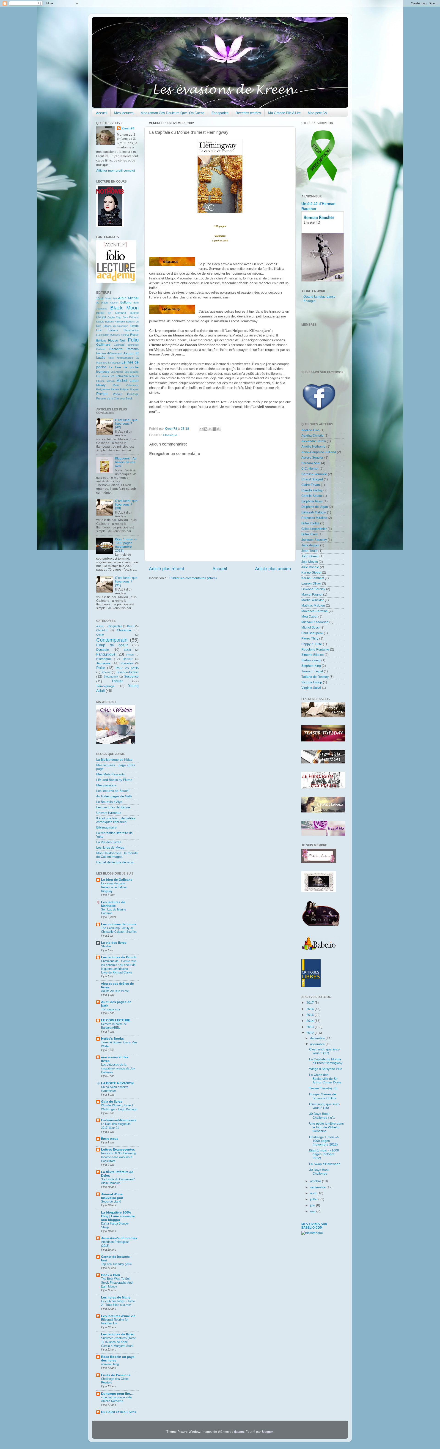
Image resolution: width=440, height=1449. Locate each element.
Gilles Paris (309, 534)
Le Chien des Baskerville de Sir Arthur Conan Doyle (325, 1078)
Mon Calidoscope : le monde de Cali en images (117, 854)
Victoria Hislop (311, 682)
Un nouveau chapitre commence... (114, 1089)
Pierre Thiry (309, 638)
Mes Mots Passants (110, 774)
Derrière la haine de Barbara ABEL (114, 1026)
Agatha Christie (312, 435)
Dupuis (100, 321)
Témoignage (105, 686)
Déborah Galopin (313, 512)
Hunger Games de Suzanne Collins (322, 1096)
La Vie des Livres (108, 842)
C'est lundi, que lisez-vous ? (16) (324, 1106)
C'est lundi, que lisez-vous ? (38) (126, 504)
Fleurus (125, 334)
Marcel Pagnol (311, 594)
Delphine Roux (312, 501)
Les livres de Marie (115, 1297)
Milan (116, 385)
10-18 (100, 298)
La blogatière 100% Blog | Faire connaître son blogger (118, 1216)
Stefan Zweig (310, 660)
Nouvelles (127, 663)
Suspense (131, 676)
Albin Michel (128, 298)
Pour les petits (127, 668)
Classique (170, 435)
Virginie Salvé (311, 687)
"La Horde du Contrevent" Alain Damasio (118, 1181)
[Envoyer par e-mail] (201, 429)
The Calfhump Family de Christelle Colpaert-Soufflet (119, 930)
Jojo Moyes (309, 561)
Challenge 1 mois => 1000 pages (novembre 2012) (324, 1140)
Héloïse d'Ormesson (109, 353)
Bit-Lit (130, 626)
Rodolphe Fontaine (315, 649)
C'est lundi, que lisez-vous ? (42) (126, 423)
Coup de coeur (112, 645)
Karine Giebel (311, 572)
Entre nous (109, 1138)
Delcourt (134, 317)
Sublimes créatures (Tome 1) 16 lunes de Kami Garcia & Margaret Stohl (118, 1341)
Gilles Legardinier (314, 528)
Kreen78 (127, 128)
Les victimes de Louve (118, 924)
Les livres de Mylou (110, 847)
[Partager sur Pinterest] (219, 429)
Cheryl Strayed (312, 479)
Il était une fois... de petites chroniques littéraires (115, 820)
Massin (111, 381)
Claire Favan (310, 485)
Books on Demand (111, 312)
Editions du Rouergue (116, 326)
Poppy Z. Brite (311, 644)
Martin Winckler (312, 600)
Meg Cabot (309, 616)
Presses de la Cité (107, 398)
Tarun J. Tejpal (312, 671)
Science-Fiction (127, 672)
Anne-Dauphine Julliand (318, 452)
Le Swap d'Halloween (324, 1164)
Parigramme (103, 389)
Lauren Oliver (311, 583)
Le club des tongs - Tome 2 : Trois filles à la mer (118, 1303)
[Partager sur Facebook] (214, 429)
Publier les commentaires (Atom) (193, 578)
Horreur (127, 659)
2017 (310, 1002)
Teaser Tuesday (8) (323, 1088)
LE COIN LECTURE (115, 1020)
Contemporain (111, 640)
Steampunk (111, 676)
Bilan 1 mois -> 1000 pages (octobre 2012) (324, 1154)
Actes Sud (111, 298)
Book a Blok (110, 1275)
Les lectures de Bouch (118, 957)
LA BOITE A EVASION (117, 1083)
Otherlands (132, 385)
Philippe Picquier (129, 389)
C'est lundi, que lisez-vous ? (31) (126, 581)
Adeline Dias (310, 430)
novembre (318, 1044)
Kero (111, 357)
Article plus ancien (273, 568)
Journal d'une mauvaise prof (112, 1196)
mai (313, 1211)
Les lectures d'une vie (118, 1316)
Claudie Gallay (311, 490)
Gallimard (103, 344)
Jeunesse (103, 663)
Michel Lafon (127, 380)
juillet (314, 1199)
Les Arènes (117, 371)
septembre (318, 1187)
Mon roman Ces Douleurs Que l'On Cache (172, 113)
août (313, 1193)
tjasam (239, 1431)
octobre (316, 1181)
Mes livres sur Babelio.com (314, 1225)
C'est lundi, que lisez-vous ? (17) (324, 1051)
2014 (310, 1021)
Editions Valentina (115, 321)
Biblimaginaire (106, 827)
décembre (318, 1038)
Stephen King (311, 665)
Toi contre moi (110, 1009)
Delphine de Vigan (314, 507)
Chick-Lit (101, 630)
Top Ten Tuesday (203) (116, 1264)
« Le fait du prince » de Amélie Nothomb (116, 1399)
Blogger (267, 1431)
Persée (115, 389)
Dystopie (102, 649)
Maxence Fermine (314, 611)
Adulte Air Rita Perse (115, 991)
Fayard (134, 326)
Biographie (115, 626)
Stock (129, 398)
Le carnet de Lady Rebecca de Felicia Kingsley (113, 887)
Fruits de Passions (115, 1375)
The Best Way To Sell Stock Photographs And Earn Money (116, 1282)
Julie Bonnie (310, 567)
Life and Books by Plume (114, 780)
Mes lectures (124, 113)
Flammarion (131, 330)
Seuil (122, 398)
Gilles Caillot (310, 523)
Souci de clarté (111, 1201)
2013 (310, 1027)
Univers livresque (108, 813)
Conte (100, 634)
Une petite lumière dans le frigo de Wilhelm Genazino (326, 1127)
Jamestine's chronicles (119, 1238)
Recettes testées (248, 113)
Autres (100, 626)
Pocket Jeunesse (126, 394)
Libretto (100, 381)
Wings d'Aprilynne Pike (325, 1069)
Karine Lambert (312, 578)
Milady (101, 385)
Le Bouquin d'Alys (109, 802)
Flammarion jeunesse (108, 334)
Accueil (101, 113)
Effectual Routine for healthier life (114, 1321)
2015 (310, 1015)
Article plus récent (166, 568)
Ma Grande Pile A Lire (284, 113)
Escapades (220, 113)
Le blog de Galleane (116, 879)
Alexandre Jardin (313, 441)
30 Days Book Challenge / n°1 (322, 1115)
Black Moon (124, 308)
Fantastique (106, 654)
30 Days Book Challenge (319, 1171)
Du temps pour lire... (117, 1393)
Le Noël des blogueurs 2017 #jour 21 (116, 1125)
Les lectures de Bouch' (112, 791)
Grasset (100, 349)
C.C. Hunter (310, 468)
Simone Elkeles (312, 654)
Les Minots (102, 376)
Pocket (101, 394)
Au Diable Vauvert (107, 302)
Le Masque (114, 362)
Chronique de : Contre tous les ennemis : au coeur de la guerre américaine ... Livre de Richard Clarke (119, 966)
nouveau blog (110, 1364)
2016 (310, 1009)
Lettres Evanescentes (118, 1149)
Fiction (130, 654)
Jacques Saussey (314, 539)
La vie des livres (113, 942)
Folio (133, 340)
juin (313, 1205)
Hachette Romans (124, 349)
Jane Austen (310, 545)
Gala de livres (111, 1101)
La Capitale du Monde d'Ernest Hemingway (325, 1061)
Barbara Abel (310, 463)
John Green (310, 556)
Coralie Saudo (311, 496)
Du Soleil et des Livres (118, 1412)
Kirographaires (125, 357)
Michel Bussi (310, 627)
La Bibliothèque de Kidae (114, 759)
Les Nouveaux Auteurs (124, 376)
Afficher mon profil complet (115, 170)
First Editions (107, 330)
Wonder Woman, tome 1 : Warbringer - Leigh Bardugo (119, 1107)
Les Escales (132, 371)
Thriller (117, 681)
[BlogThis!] (206, 429)
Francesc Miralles (314, 517)
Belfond (125, 302)
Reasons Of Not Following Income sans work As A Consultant (118, 1156)
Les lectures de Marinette (113, 904)
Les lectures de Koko (117, 1334)
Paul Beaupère (312, 633)
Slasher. (106, 946)
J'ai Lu (128, 353)
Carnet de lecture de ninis (115, 862)
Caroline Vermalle (314, 474)
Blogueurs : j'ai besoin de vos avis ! (125, 462)
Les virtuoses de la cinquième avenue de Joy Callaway (118, 1068)
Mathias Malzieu (313, 605)
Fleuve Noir (117, 340)
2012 (310, 1033)
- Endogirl (308, 301)
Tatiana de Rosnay (315, 676)
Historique (103, 659)
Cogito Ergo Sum (117, 317)
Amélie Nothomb (313, 446)
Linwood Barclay (313, 589)
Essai (127, 649)
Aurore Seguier (312, 457)
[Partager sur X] (210, 429)
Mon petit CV (317, 113)
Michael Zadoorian (314, 622)
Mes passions (106, 785)
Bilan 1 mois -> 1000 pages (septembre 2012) (126, 545)
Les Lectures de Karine (113, 807)
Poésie (106, 672)
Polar (100, 668)
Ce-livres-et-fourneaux (118, 1120)
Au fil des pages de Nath (114, 796)
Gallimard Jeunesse (126, 344)
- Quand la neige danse (318, 296)
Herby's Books (112, 1038)
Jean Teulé (309, 550)
